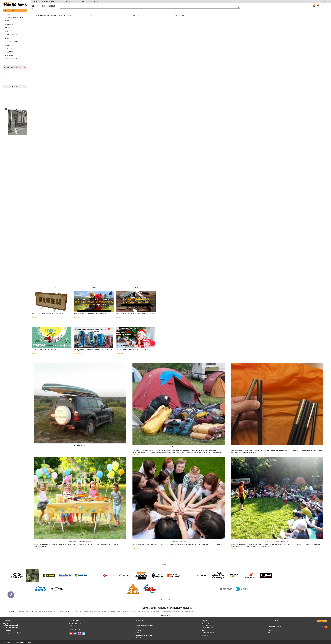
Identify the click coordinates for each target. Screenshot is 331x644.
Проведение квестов (208, 632)
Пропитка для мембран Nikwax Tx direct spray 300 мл (162, 223)
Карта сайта (205, 635)
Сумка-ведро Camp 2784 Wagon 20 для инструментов (109, 173)
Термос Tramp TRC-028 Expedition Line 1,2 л (45, 223)
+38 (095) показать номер (10, 625)
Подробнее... (36, 317)
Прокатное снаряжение (13, 59)
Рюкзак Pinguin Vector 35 (129, 44)
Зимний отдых (10, 48)
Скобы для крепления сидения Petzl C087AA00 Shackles (227, 262)
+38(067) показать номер (47, 5)
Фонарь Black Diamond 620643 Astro (175, 261)
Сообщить (322, 621)
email (33, 6)
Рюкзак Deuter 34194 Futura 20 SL (143, 261)
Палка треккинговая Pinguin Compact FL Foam (74, 223)
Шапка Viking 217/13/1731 (63, 44)
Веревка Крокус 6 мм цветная (93, 84)
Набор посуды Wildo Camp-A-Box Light (107, 45)
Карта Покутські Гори (43, 84)
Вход (325, 1)
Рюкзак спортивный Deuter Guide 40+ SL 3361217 (68, 84)
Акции (82, 1)
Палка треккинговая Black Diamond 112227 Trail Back (78, 173)
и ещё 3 (99, 89)
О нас (59, 1)
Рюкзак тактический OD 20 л (158, 133)
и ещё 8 (113, 50)
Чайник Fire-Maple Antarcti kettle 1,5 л (186, 134)
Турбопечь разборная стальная (154, 44)
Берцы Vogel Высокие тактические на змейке (144, 84)
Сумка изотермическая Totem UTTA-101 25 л (171, 172)
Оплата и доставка (48, 1)
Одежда (7, 28)
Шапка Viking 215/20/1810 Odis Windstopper (45, 134)
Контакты (36, 1)
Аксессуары (9, 45)
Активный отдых (11, 35)
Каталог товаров (141, 629)
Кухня (7, 38)
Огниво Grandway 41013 (211, 133)
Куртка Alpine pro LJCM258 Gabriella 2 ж (243, 44)
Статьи (90, 1)
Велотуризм (9, 55)
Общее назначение (11, 41)
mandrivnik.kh (9, 630)
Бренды (7, 14)
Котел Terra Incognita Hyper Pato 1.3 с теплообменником (46, 173)
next (183, 103)
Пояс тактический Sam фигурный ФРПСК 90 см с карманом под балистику (47, 262)
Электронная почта (11, 79)
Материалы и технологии (209, 629)
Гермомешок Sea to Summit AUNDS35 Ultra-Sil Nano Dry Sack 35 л (213, 45)
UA (97, 1)
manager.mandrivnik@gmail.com (14, 633)
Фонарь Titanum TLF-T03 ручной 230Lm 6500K (272, 45)
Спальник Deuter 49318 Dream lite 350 (251, 262)
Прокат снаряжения (208, 634)
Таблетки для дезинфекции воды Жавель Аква (132, 223)
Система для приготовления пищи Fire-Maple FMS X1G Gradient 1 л (73, 134)
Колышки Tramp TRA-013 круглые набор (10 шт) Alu (103, 223)
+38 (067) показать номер (10, 624)
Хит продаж (180, 15)
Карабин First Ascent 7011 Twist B (42, 45)
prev (176, 103)
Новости (67, 1)
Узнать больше (165, 615)
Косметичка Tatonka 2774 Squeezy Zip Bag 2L (102, 134)
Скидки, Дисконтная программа (145, 625)
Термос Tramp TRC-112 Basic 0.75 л (298, 262)
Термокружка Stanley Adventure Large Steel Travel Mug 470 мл (79, 262)
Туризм (7, 21)
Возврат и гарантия (208, 627)
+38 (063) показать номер (10, 627)
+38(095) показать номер (47, 7)
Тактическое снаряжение (14, 17)
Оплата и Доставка (208, 624)
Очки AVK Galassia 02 (203, 261)
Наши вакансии (206, 630)
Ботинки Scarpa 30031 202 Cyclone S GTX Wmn (130, 134)
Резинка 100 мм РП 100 (262, 133)
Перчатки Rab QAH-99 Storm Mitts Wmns (85, 45)
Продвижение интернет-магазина (278, 630)
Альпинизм (9, 24)
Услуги (75, 1)
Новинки (135, 15)
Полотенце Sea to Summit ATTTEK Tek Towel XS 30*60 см (111, 262)
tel (37, 6)
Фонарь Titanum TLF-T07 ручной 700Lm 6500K (287, 134)
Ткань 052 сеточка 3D (118, 84)
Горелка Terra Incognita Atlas (274, 261)
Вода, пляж (9, 52)
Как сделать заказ (207, 625)
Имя (6, 73)
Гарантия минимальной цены (144, 635)
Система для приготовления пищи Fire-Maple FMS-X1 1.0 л (184, 45)
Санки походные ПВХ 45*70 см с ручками (236, 134)
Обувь (7, 31)
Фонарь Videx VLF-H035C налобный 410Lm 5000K (141, 173)
